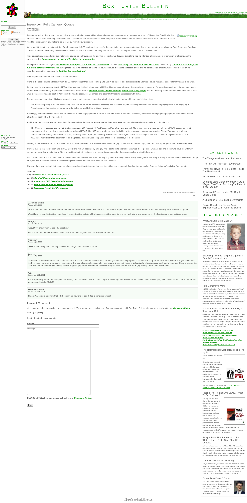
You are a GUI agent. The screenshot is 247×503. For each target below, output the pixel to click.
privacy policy (21, 44)
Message (31, 328)
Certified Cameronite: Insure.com (50, 178)
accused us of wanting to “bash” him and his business (82, 64)
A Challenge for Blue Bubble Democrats (223, 200)
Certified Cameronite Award (72, 71)
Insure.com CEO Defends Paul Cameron (53, 181)
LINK (193, 195)
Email (29, 318)
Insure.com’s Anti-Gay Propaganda (51, 188)
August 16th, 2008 (35, 242)
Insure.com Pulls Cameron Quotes (50, 24)
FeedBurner (4, 44)
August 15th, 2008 (35, 205)
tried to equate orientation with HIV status (138, 64)
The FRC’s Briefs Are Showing (218, 460)
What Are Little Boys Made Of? (218, 221)
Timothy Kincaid (6, 139)
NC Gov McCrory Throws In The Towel (222, 176)
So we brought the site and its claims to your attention (68, 59)
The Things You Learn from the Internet (222, 158)
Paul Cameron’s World (214, 286)
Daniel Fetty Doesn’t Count (216, 478)
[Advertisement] (224, 40)
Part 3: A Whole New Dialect (213, 337)
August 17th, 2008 (35, 256)
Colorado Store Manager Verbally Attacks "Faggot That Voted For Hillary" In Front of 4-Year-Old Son (224, 184)
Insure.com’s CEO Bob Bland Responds (53, 184)
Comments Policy (181, 308)
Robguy (32, 221)
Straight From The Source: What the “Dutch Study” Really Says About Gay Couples (221, 440)
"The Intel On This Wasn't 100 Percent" (222, 164)
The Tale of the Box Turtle (9, 143)
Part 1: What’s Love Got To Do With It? (217, 333)
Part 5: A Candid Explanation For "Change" (219, 345)
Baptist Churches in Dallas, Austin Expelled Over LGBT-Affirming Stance (222, 206)
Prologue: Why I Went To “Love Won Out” (218, 330)
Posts (4, 32)
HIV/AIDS (170, 192)
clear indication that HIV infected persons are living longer (117, 90)
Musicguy (32, 240)
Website (30, 323)
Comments (16, 32)
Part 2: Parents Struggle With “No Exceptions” (220, 335)
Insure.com (177, 192)
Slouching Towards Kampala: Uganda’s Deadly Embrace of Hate (223, 256)
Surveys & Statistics (188, 192)
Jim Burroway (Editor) (8, 137)
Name (30, 313)
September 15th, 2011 (36, 275)
